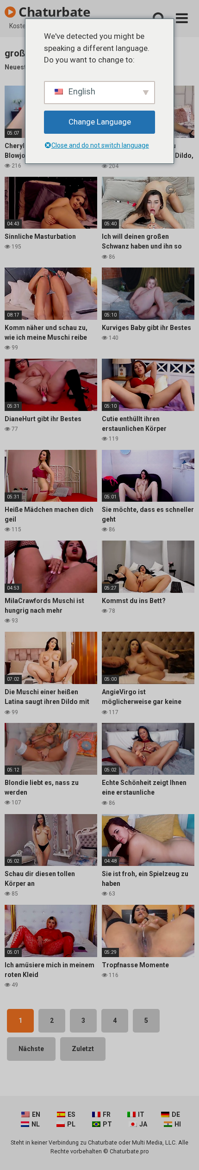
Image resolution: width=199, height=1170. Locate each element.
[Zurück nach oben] (181, 1151)
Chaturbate (53, 11)
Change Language (99, 121)
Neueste (17, 67)
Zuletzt (83, 1048)
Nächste (31, 1048)
